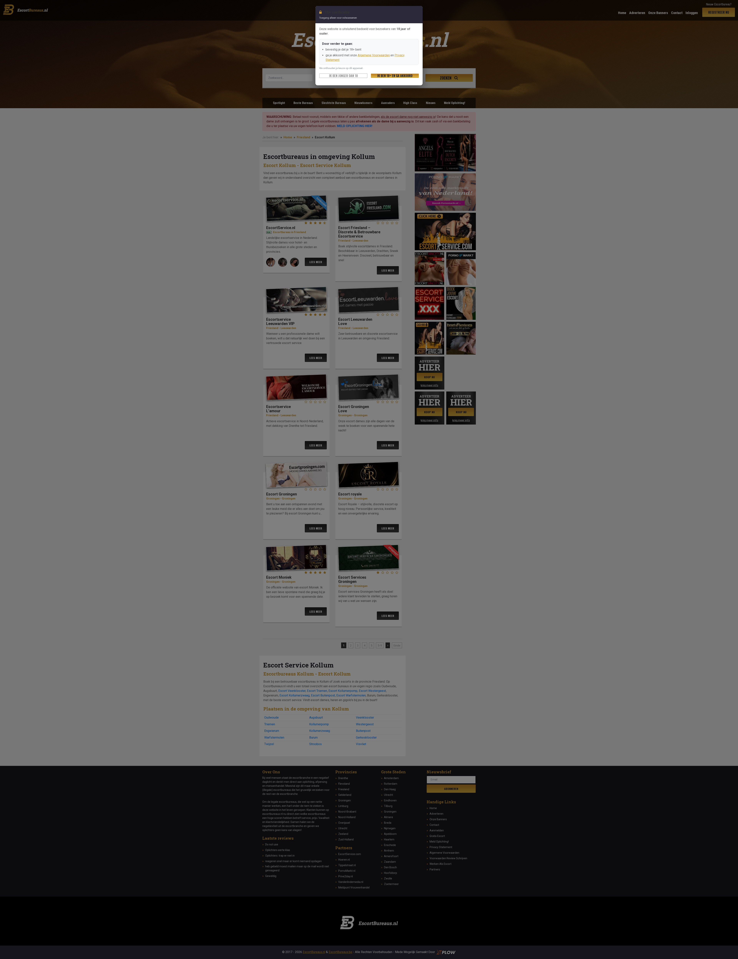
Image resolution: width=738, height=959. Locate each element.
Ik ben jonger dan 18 (343, 75)
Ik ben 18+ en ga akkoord (394, 76)
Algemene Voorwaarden (374, 55)
